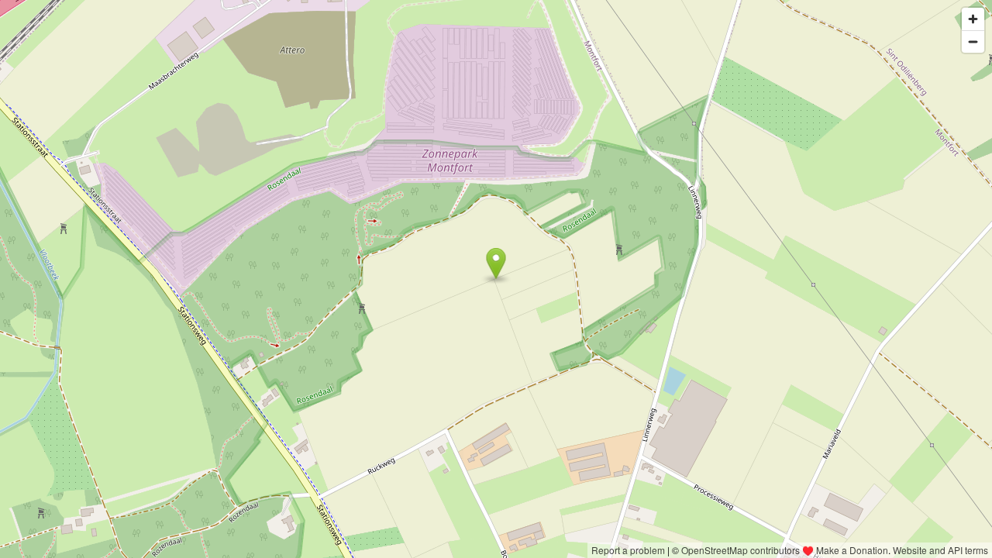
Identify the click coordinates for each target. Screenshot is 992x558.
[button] (496, 263)
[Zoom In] (973, 19)
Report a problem (628, 549)
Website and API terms (940, 549)
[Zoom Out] (973, 41)
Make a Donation (852, 549)
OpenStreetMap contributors (740, 549)
